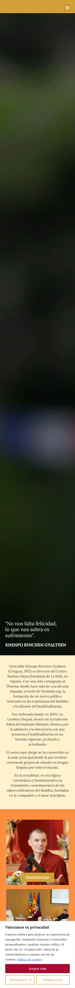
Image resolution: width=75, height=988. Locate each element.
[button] (67, 7)
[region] (37, 954)
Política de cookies (29, 959)
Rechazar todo (52, 980)
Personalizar (18, 980)
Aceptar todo (37, 968)
